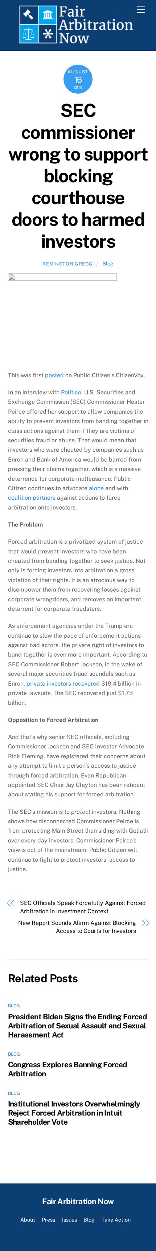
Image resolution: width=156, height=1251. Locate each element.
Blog (108, 263)
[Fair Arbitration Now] (76, 41)
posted (54, 375)
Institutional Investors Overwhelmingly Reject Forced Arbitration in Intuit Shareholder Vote (74, 1112)
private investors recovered (63, 683)
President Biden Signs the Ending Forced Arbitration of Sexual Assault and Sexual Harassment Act (77, 1025)
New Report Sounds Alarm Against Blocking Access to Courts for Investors (77, 926)
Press (48, 1220)
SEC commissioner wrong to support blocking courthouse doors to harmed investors (78, 175)
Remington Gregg (67, 264)
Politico (71, 392)
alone (96, 488)
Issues (69, 1220)
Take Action (116, 1220)
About (27, 1220)
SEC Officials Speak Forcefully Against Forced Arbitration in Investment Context (82, 906)
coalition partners (32, 497)
